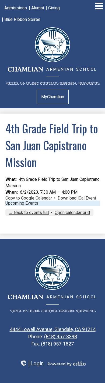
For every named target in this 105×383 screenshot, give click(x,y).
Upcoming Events (21, 203)
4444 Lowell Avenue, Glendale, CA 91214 (53, 329)
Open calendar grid (72, 212)
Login (32, 363)
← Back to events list (29, 212)
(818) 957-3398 (60, 336)
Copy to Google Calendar (28, 198)
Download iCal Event (77, 198)
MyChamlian (52, 96)
